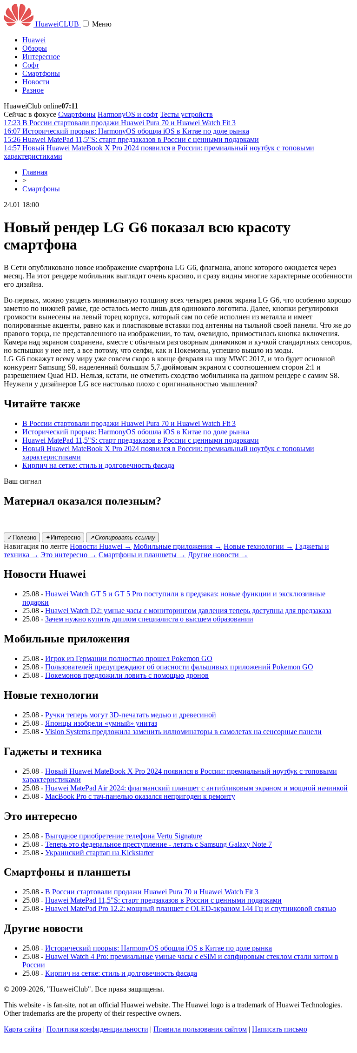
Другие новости (218, 555)
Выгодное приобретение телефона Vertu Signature (123, 836)
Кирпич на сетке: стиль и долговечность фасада (98, 465)
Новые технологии (258, 546)
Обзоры (34, 48)
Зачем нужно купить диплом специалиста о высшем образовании (149, 619)
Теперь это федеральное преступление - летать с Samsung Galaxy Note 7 (158, 844)
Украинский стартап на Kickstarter (99, 853)
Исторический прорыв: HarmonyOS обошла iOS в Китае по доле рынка (135, 432)
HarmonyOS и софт (128, 114)
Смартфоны (41, 73)
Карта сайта (22, 1029)
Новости (36, 82)
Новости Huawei (101, 546)
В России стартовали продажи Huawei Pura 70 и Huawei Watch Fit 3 (129, 423)
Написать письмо (279, 1029)
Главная (34, 172)
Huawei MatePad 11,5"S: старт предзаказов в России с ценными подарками (140, 440)
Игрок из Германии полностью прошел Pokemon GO (128, 658)
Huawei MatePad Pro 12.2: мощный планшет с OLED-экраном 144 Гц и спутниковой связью (190, 908)
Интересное (41, 57)
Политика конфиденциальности (97, 1029)
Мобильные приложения (177, 546)
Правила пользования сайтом (200, 1029)
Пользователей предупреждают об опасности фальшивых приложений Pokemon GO (179, 667)
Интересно (63, 537)
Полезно (21, 537)
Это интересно (68, 555)
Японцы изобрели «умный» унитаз (101, 723)
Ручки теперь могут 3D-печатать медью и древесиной (130, 715)
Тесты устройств (186, 114)
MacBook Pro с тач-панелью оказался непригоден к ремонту (140, 796)
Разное (33, 90)
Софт (30, 65)
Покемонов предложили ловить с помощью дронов (127, 675)
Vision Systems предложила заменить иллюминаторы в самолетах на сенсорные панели (183, 732)
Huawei (34, 40)
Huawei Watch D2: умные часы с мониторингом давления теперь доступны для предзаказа (188, 610)
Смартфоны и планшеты (142, 555)
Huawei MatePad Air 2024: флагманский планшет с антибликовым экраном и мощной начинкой (196, 788)
